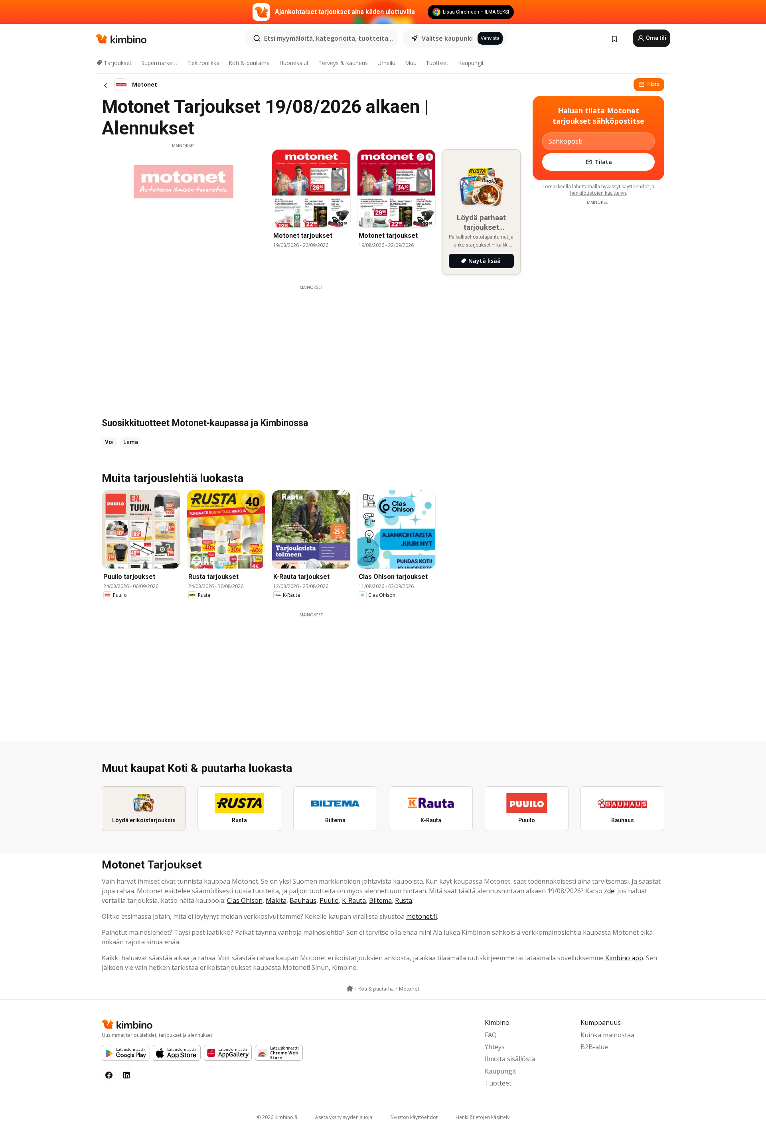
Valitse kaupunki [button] (447, 38)
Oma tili (655, 38)
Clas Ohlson (245, 900)
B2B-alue (594, 1046)
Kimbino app (624, 957)
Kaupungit (471, 63)
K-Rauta (354, 900)
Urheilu (386, 63)
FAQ (491, 1034)
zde (609, 890)
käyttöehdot (635, 186)
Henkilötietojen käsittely (482, 1117)
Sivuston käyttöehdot (414, 1117)
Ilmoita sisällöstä (510, 1058)
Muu (411, 63)
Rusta (403, 900)
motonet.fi (421, 916)
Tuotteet (437, 63)
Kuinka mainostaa (607, 1034)
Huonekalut (294, 63)
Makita (276, 900)
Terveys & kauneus (343, 63)
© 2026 (277, 1117)
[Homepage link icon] (350, 988)
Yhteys (495, 1046)
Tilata (652, 84)
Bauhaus (303, 900)
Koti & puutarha (249, 63)
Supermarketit (159, 63)
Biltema (380, 900)
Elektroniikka (203, 63)
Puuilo (329, 900)
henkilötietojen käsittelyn (598, 192)
